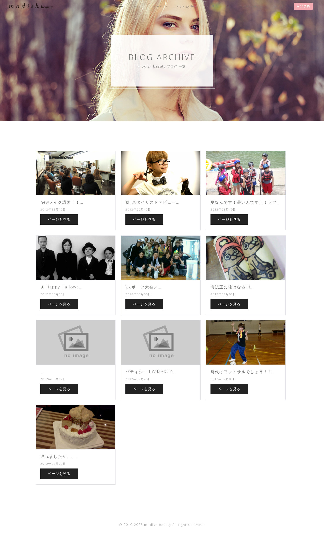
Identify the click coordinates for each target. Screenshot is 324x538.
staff (210, 6)
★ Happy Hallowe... (61, 287)
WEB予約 (303, 6)
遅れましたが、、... (59, 456)
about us (160, 6)
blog (227, 6)
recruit (138, 6)
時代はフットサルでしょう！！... (243, 371)
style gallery (187, 6)
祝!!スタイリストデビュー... (152, 202)
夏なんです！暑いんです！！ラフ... (245, 202)
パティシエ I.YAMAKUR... (150, 371)
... (42, 371)
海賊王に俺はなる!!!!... (231, 287)
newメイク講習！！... (61, 202)
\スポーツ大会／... (143, 287)
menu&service (252, 6)
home (118, 6)
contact (279, 6)
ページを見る (59, 219)
